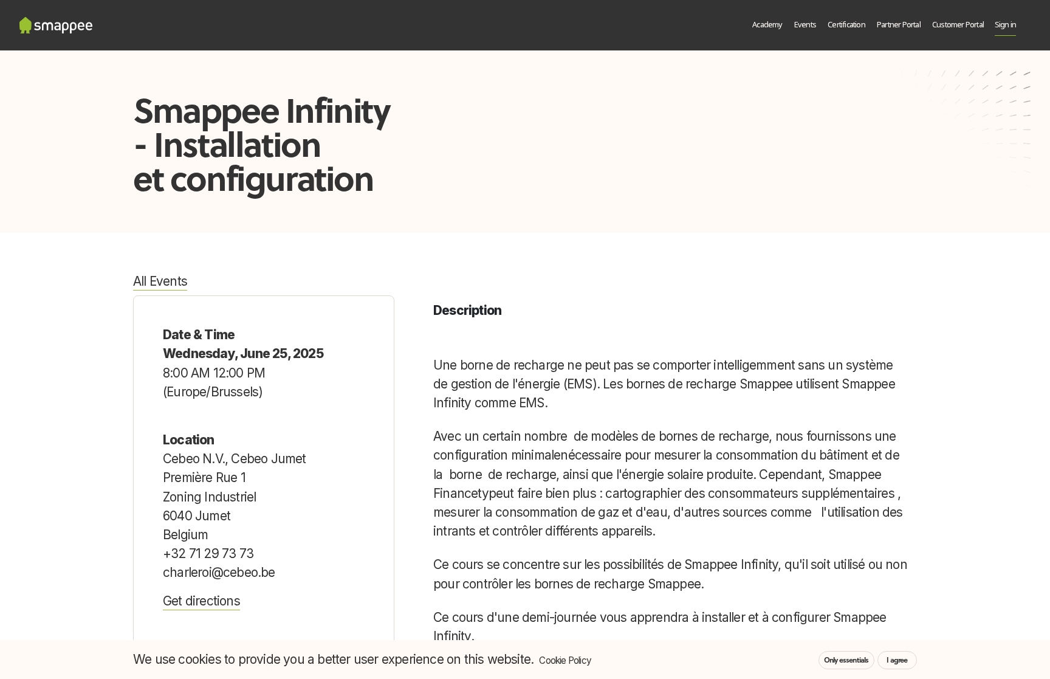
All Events (160, 281)
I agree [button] (897, 660)
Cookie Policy (565, 660)
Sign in (1005, 25)
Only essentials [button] (846, 660)
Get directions (201, 600)
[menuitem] (768, 25)
